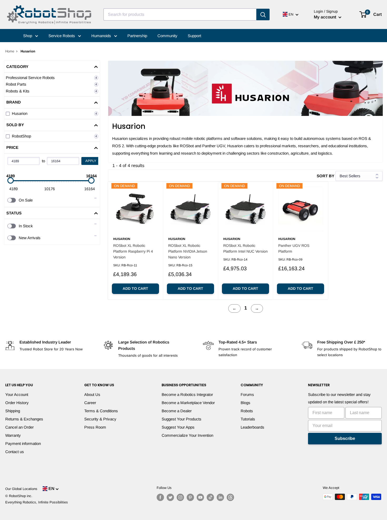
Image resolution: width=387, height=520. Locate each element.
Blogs (245, 402)
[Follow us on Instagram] (180, 497)
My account (325, 17)
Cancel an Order (19, 427)
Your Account (16, 394)
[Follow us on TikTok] (210, 497)
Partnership (137, 35)
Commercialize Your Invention (187, 435)
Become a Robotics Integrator (187, 394)
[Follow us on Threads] (230, 497)
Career (90, 402)
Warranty (13, 435)
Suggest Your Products (181, 419)
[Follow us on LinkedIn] (220, 497)
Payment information (23, 443)
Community (167, 35)
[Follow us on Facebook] (160, 497)
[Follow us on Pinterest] (190, 497)
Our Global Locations (21, 489)
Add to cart (135, 288)
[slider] (10, 180)
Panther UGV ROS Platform (293, 248)
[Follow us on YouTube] (200, 497)
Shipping (12, 411)
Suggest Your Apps (178, 427)
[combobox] (179, 14)
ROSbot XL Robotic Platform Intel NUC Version (245, 248)
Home (9, 51)
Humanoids (101, 35)
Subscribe (345, 438)
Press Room (95, 427)
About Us (92, 394)
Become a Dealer (177, 411)
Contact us (14, 451)
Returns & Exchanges (24, 419)
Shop (28, 35)
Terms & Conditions (101, 411)
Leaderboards (252, 427)
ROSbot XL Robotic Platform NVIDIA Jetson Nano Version (187, 251)
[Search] (263, 14)
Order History (17, 402)
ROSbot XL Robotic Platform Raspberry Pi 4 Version (133, 251)
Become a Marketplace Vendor (188, 402)
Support (194, 35)
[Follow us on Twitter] (170, 497)
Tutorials (248, 419)
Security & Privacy (100, 419)
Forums (247, 394)
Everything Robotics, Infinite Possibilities (36, 502)
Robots (247, 411)
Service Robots (62, 35)
